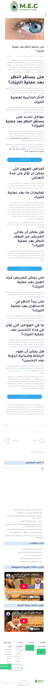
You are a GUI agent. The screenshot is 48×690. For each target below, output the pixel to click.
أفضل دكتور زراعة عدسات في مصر (32, 549)
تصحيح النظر (9, 56)
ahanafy (30, 56)
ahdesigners (21, 685)
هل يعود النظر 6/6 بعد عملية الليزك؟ (31, 558)
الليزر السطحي (23, 370)
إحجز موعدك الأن (24, 160)
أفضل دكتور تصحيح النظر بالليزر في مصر (30, 552)
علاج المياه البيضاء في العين (33, 555)
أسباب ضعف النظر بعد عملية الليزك (31, 561)
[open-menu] (41, 652)
